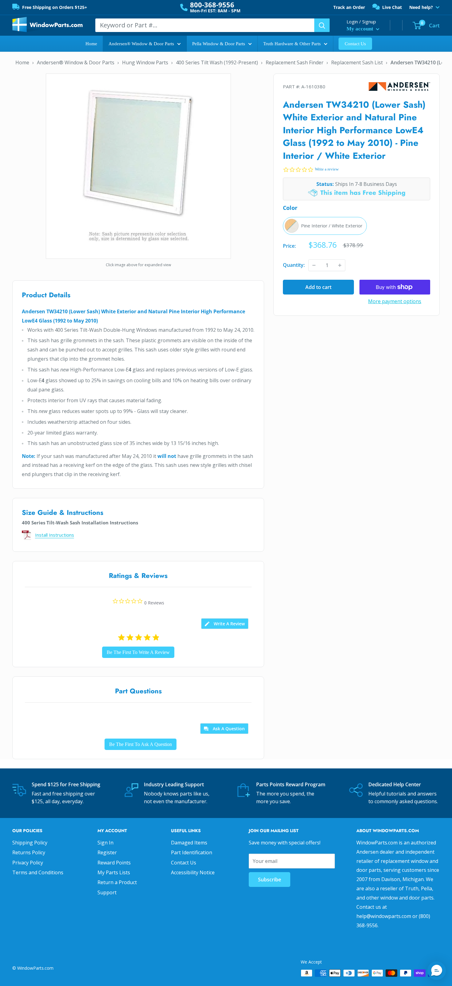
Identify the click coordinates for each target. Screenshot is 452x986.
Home (91, 43)
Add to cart (318, 287)
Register (107, 852)
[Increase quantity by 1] (340, 265)
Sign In (105, 842)
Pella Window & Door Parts (218, 43)
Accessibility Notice (193, 872)
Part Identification (191, 852)
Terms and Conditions (37, 872)
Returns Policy (28, 852)
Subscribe (269, 879)
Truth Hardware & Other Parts (292, 43)
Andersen (399, 87)
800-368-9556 (212, 4)
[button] (436, 970)
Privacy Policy (27, 862)
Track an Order (349, 7)
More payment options (394, 301)
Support (107, 892)
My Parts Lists (113, 872)
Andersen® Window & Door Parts (141, 43)
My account (361, 29)
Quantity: (294, 265)
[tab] (224, 623)
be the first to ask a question (140, 744)
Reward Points (114, 862)
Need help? (421, 7)
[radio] (325, 226)
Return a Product (117, 882)
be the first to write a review (138, 652)
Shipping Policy (29, 842)
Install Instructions (54, 535)
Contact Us (355, 43)
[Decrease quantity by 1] (314, 265)
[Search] (322, 25)
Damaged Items (189, 842)
